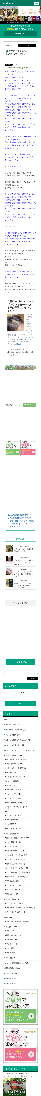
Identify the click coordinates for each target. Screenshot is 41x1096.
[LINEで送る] (25, 68)
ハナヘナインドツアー (13, 745)
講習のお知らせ (11, 935)
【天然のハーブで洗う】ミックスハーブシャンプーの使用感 (23, 562)
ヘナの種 (9, 948)
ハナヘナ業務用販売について (15, 963)
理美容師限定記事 (11, 968)
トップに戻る (20, 661)
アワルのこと (11, 881)
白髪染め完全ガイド (13, 850)
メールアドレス (20, 692)
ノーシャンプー (11, 885)
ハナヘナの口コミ (11, 735)
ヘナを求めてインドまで (15, 759)
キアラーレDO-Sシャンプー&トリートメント (20, 808)
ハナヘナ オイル (12, 815)
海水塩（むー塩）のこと (15, 863)
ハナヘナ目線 (11, 781)
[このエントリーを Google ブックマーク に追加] (16, 64)
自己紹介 (9, 785)
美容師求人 (9, 978)
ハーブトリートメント (14, 859)
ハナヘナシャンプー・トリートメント (18, 750)
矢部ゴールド (10, 973)
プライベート (11, 944)
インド (8, 931)
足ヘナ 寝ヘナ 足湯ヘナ (14, 912)
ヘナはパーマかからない (15, 855)
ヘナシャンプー (11, 794)
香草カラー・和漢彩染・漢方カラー (19, 907)
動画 (7, 917)
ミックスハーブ (11, 798)
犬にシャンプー (11, 889)
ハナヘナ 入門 (11, 789)
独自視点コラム (10, 724)
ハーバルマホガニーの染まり (16, 872)
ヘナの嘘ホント (11, 842)
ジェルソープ (11, 846)
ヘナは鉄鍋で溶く (12, 828)
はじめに (8, 719)
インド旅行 (9, 958)
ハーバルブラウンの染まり (15, 868)
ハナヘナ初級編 (10, 755)
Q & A (8, 772)
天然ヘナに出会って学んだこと (16, 740)
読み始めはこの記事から (14, 729)
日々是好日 (9, 927)
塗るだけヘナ (11, 894)
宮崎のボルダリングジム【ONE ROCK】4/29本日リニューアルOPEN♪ (23, 585)
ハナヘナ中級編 (10, 833)
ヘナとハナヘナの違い (14, 776)
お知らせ (9, 939)
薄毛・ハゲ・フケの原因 (15, 876)
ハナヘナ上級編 (10, 899)
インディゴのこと (12, 903)
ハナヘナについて (12, 763)
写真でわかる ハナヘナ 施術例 (17, 921)
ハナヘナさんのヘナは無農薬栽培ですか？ (23, 550)
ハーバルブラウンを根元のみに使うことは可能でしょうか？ (23, 574)
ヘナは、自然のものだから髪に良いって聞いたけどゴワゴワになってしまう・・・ (21, 523)
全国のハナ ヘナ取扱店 (14, 768)
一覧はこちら (21, 33)
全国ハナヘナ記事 (12, 802)
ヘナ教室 (9, 824)
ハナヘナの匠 (11, 819)
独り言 (8, 952)
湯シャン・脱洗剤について (15, 838)
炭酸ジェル (9, 983)
